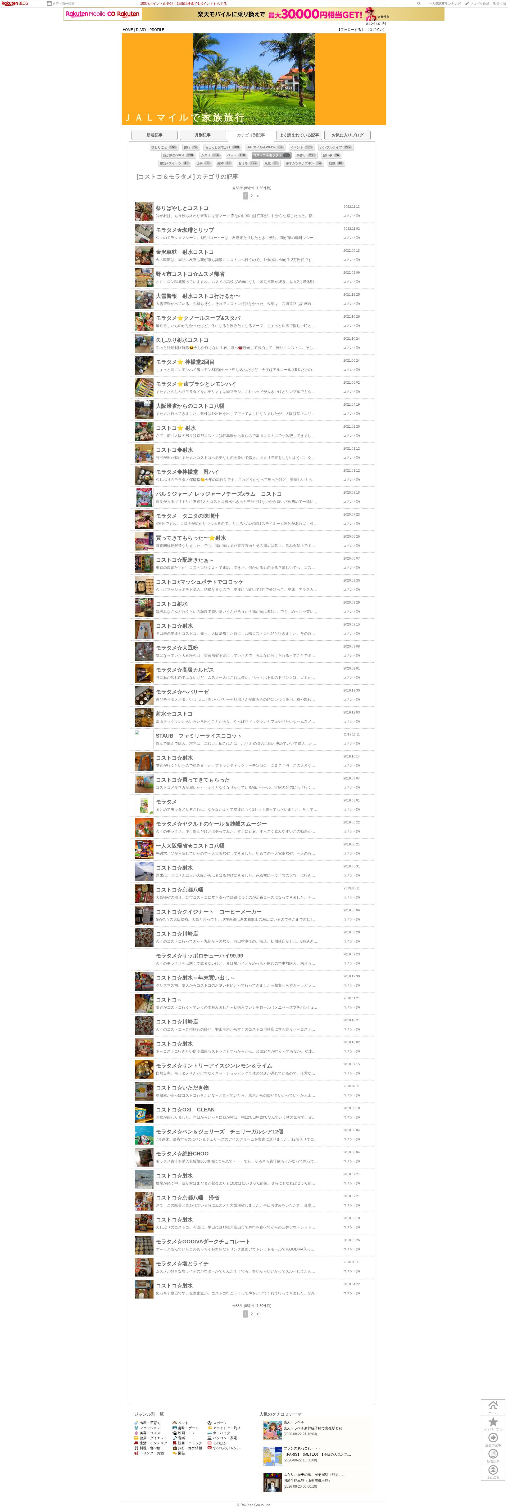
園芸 (181, 1453)
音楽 (181, 1438)
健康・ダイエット (153, 1438)
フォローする (493, 1429)
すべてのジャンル (227, 1448)
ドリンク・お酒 (152, 1453)
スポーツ (220, 1423)
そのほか (220, 1443)
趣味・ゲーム (188, 1428)
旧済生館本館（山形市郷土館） (308, 1481)
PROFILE (156, 30)
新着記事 (493, 1461)
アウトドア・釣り (227, 1428)
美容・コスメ (150, 1433)
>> (444, 4)
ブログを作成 (479, 4)
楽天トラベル (294, 1422)
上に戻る (493, 1477)
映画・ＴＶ (186, 1433)
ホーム (493, 1413)
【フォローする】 (351, 30)
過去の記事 (493, 1445)
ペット (183, 1423)
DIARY (141, 30)
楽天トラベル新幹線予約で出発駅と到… (315, 1428)
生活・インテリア (153, 1443)
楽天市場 (499, 4)
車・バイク (221, 1433)
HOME (128, 30)
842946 (373, 24)
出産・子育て (150, 1423)
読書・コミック (190, 1443)
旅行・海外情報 (63, 4)
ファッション (150, 1428)
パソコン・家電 (225, 1438)
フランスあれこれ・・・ (302, 1448)
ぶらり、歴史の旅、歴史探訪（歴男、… (315, 1475)
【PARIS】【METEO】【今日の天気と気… (317, 1454)
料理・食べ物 (150, 1448)
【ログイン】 (376, 30)
